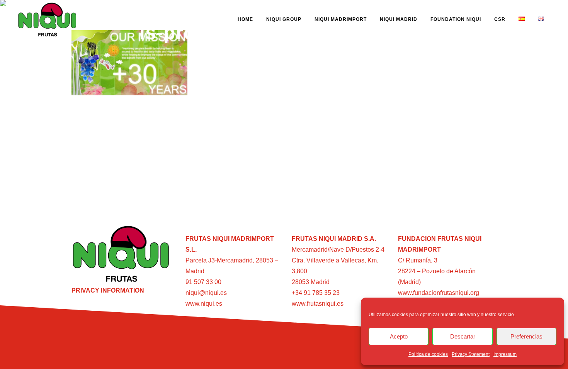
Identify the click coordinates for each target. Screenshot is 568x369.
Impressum (505, 354)
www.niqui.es (203, 303)
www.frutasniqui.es (318, 303)
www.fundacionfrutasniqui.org (438, 292)
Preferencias (526, 336)
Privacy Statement (471, 354)
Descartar (462, 336)
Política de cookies (428, 354)
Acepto (399, 336)
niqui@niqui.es (206, 292)
